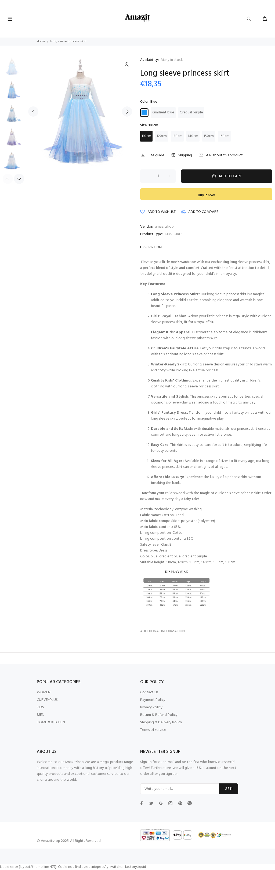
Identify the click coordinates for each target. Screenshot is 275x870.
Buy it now (206, 195)
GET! (229, 789)
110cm (146, 136)
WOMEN (43, 692)
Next (127, 111)
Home (41, 41)
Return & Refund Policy (159, 715)
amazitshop (164, 227)
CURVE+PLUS (47, 700)
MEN (40, 715)
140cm (193, 136)
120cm (162, 136)
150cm (209, 136)
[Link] (127, 65)
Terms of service (153, 730)
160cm (224, 136)
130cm (177, 136)
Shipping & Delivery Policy (161, 722)
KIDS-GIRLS (174, 234)
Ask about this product (224, 155)
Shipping (185, 155)
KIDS (40, 707)
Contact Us (149, 692)
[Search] (250, 19)
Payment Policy (152, 700)
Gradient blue (163, 112)
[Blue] (144, 113)
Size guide (156, 155)
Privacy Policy (151, 707)
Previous (33, 111)
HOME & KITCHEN (51, 722)
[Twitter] (141, 803)
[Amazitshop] (138, 18)
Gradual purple (191, 112)
